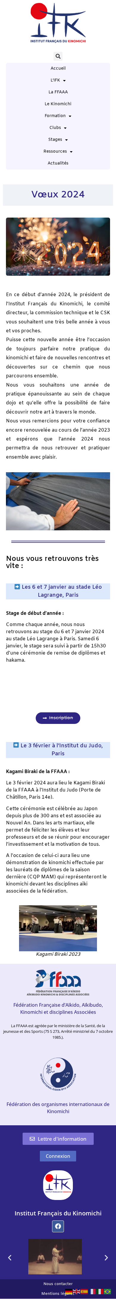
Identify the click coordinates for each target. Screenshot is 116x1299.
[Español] (84, 1291)
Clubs (55, 128)
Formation (55, 116)
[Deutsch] (69, 1291)
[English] (77, 1291)
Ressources (55, 151)
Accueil (58, 68)
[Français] (92, 1291)
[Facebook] (58, 1226)
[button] (58, 56)
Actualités (58, 163)
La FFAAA (58, 92)
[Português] (108, 1291)
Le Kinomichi (58, 104)
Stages (55, 140)
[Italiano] (100, 1291)
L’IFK (55, 80)
